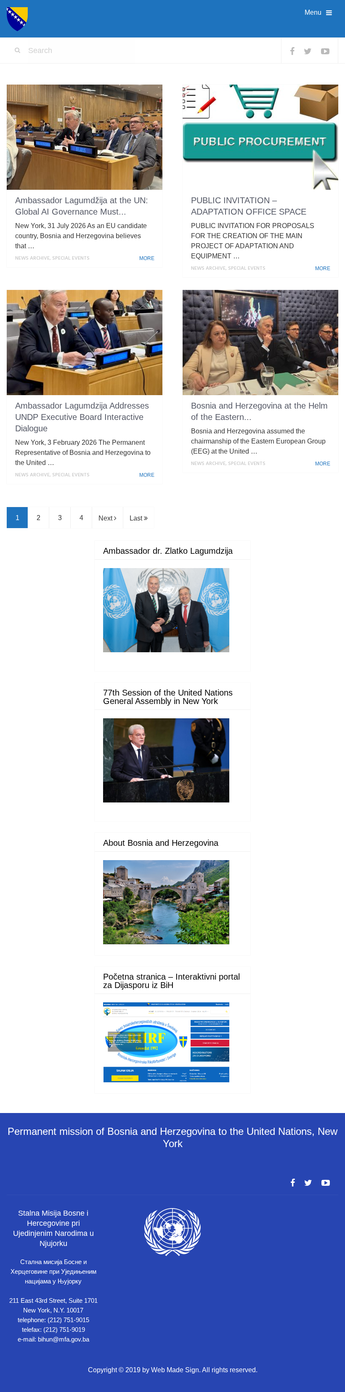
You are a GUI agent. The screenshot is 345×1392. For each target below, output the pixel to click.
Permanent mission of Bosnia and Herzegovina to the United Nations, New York (172, 1137)
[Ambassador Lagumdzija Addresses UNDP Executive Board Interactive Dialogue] (84, 342)
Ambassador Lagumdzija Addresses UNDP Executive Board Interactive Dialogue (82, 417)
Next (106, 518)
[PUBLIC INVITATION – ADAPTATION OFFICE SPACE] (260, 137)
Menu (313, 12)
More (147, 258)
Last (137, 518)
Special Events (71, 258)
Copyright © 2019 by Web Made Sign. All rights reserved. (172, 1369)
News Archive (32, 258)
